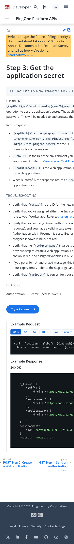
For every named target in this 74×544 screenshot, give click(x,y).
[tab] (15, 331)
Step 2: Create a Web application (17, 464)
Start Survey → (19, 55)
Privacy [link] (23, 526)
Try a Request (21, 309)
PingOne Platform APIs (36, 18)
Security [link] (36, 526)
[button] (56, 7)
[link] (7, 7)
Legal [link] (12, 526)
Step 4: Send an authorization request (53, 466)
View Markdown (69, 30)
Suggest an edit (64, 30)
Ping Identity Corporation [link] (49, 506)
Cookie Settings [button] (55, 526)
